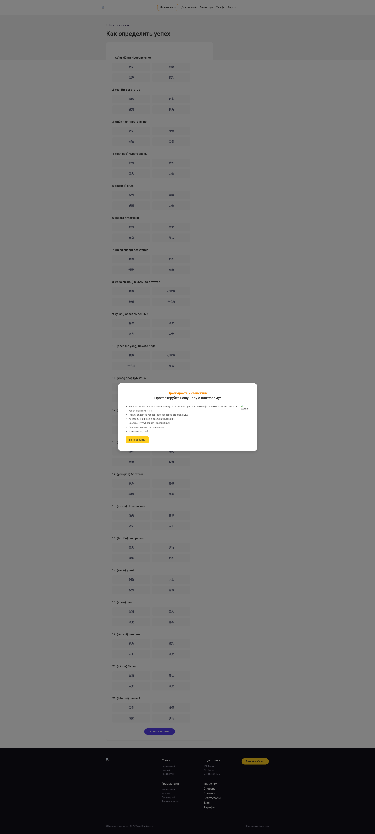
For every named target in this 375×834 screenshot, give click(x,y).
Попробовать (137, 439)
